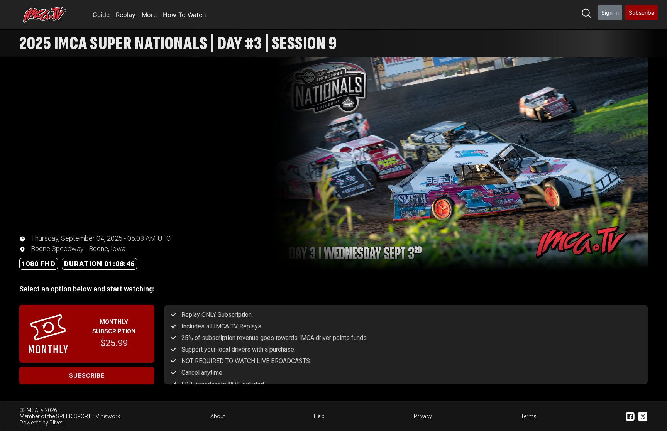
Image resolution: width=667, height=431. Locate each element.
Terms (529, 416)
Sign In (610, 12)
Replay (125, 15)
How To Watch (184, 15)
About (217, 416)
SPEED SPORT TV (77, 416)
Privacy (423, 416)
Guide (101, 15)
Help (319, 416)
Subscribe (641, 12)
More (149, 15)
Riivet (55, 422)
